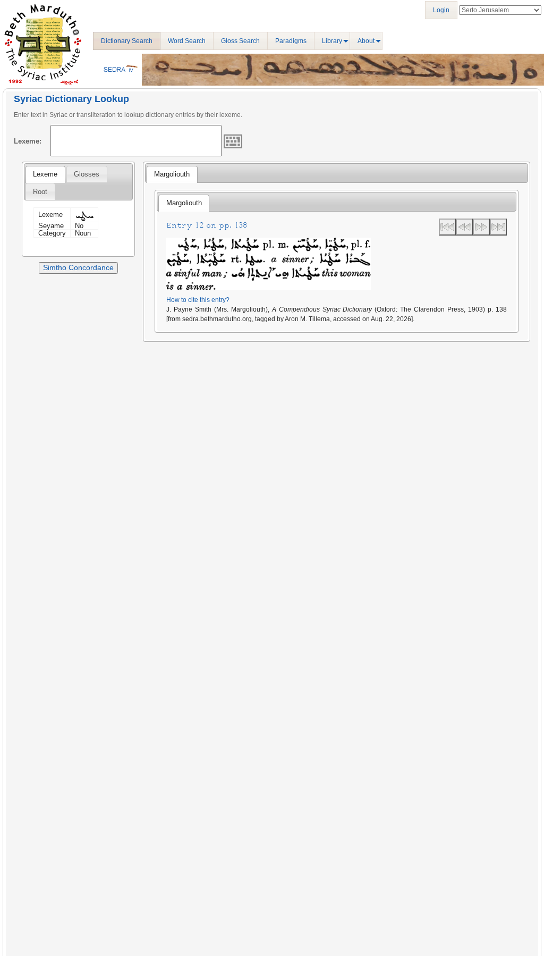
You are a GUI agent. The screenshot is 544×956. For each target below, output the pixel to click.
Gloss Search (240, 41)
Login (441, 10)
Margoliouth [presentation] (172, 174)
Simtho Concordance (78, 267)
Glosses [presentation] (86, 174)
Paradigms (291, 41)
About (366, 41)
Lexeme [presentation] (45, 174)
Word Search (187, 41)
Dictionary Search (126, 41)
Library (332, 41)
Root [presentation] (40, 192)
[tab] (45, 174)
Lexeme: (27, 141)
